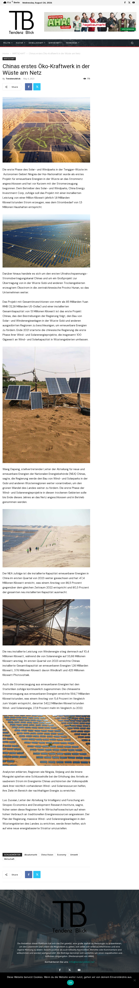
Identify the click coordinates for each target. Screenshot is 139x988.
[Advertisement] (46, 840)
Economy (61, 854)
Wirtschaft (9, 859)
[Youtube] (133, 3)
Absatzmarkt (30, 854)
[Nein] (134, 980)
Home (6, 53)
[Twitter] (129, 3)
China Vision (47, 854)
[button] (132, 42)
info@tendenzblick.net (81, 962)
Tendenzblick (13, 78)
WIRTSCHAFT (18, 53)
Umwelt (74, 854)
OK (70, 982)
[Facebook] (125, 3)
